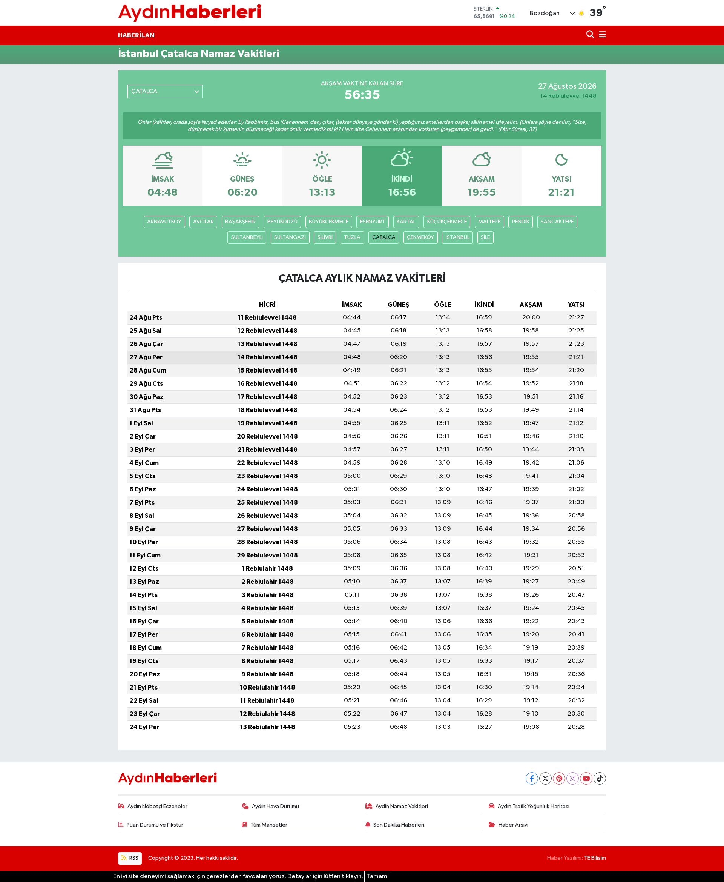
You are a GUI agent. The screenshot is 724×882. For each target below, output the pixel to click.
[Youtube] (586, 778)
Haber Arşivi (513, 825)
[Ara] (591, 35)
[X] (545, 778)
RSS (133, 858)
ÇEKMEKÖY (420, 237)
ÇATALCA (384, 237)
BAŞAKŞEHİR (240, 222)
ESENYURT (372, 222)
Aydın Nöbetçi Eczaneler (157, 806)
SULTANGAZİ (290, 237)
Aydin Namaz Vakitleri (402, 806)
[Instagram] (572, 778)
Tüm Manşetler (268, 825)
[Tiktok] (600, 778)
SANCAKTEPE (557, 222)
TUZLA (352, 237)
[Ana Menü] (601, 35)
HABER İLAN (136, 35)
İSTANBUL (457, 237)
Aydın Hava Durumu (275, 806)
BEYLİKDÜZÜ (282, 222)
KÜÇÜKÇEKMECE (447, 222)
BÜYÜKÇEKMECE (328, 222)
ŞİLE (485, 237)
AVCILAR (203, 222)
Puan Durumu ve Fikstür (155, 825)
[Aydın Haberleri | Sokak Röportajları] (189, 13)
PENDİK (520, 222)
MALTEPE (489, 222)
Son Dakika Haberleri (398, 825)
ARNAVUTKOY (164, 222)
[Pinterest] (559, 778)
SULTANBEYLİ (247, 237)
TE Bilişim (595, 858)
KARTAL (406, 222)
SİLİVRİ (325, 237)
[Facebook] (532, 778)
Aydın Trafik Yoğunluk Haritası (533, 806)
